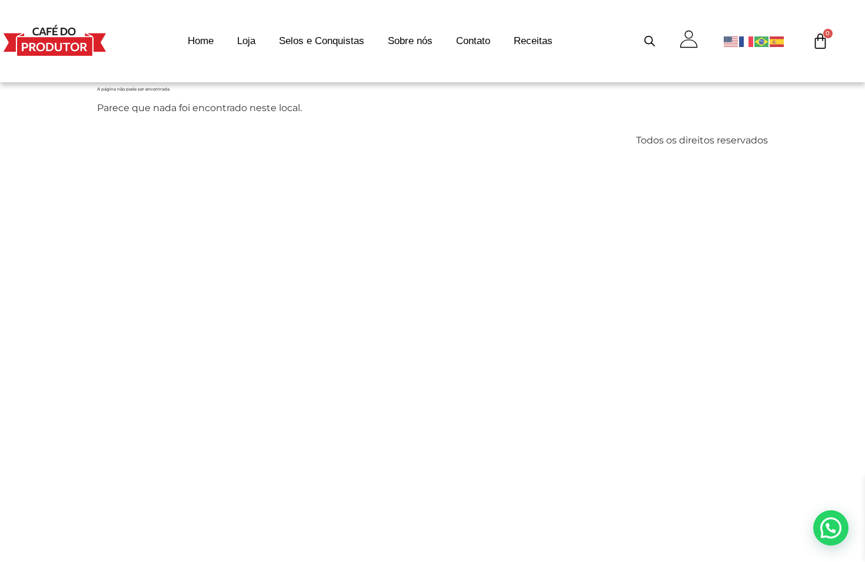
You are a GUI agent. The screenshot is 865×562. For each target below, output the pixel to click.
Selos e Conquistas (321, 40)
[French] (746, 41)
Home (201, 40)
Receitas (533, 40)
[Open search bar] (650, 41)
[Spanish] (777, 41)
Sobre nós (410, 40)
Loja (246, 40)
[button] (831, 528)
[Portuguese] (762, 41)
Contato (473, 40)
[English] (731, 41)
